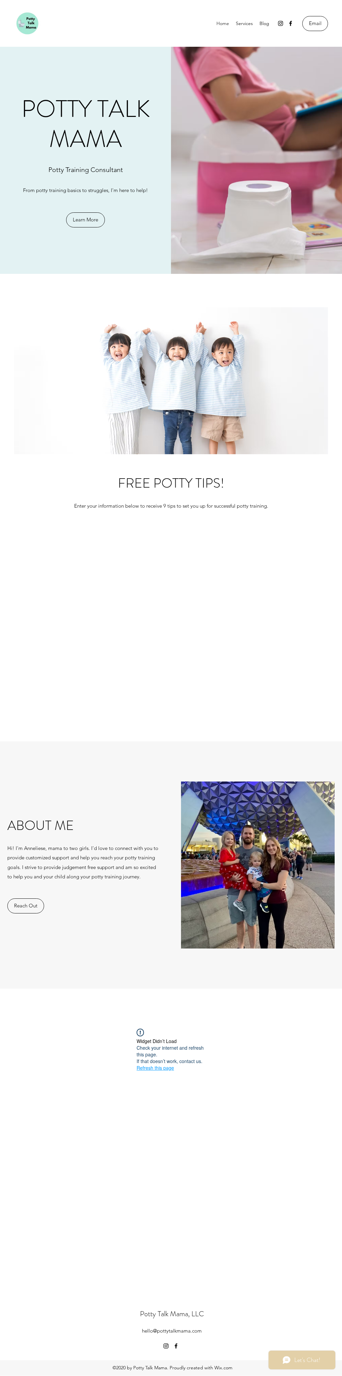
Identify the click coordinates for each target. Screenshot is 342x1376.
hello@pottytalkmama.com (172, 1331)
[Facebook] (290, 23)
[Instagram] (280, 23)
